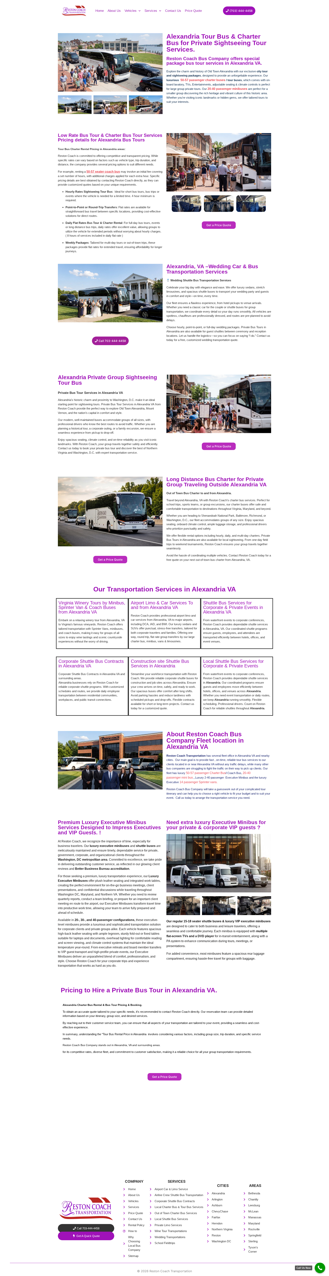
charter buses (215, 80)
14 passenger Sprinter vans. (198, 782)
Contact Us (173, 11)
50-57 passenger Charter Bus (206, 773)
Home (99, 11)
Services (151, 11)
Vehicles (131, 11)
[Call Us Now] (320, 1268)
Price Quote (193, 11)
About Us (114, 11)
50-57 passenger (192, 80)
